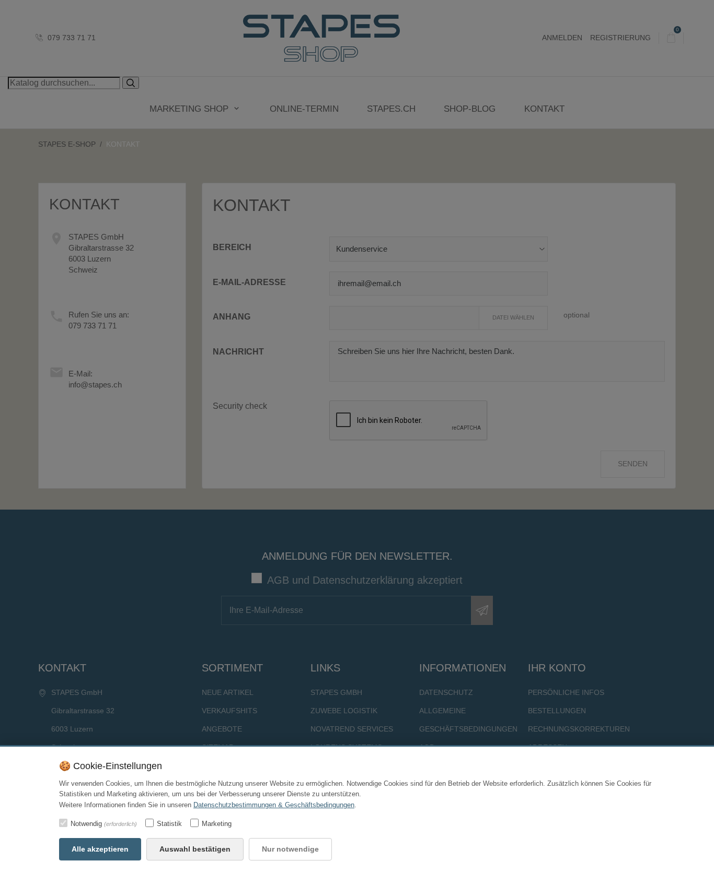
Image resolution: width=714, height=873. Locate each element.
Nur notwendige (290, 849)
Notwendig (104, 823)
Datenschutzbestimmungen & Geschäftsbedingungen (273, 805)
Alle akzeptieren (100, 849)
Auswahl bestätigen (195, 849)
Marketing (217, 823)
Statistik (169, 823)
